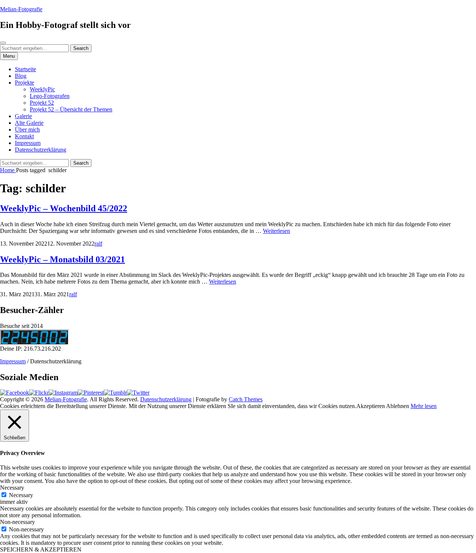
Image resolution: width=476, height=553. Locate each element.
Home (8, 170)
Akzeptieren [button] (370, 406)
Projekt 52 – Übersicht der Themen (71, 109)
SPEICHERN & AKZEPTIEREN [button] (40, 549)
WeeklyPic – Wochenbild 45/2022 (63, 208)
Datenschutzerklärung (40, 149)
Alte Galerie (29, 123)
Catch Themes (246, 399)
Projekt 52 (42, 102)
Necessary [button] (12, 487)
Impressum (28, 143)
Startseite (25, 69)
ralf (98, 243)
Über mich (27, 129)
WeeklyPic (42, 89)
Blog (20, 76)
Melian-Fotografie (21, 9)
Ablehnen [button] (397, 406)
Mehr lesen (424, 406)
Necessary (21, 495)
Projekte (24, 82)
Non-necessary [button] (17, 522)
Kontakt (24, 136)
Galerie (23, 116)
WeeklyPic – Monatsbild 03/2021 (62, 259)
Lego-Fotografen (50, 96)
